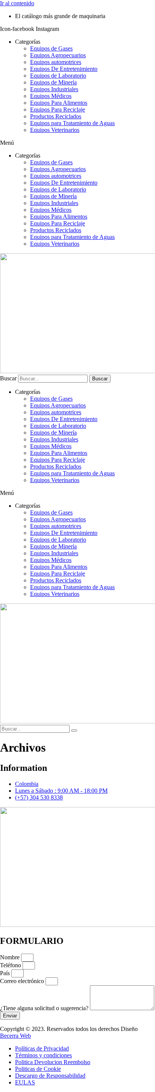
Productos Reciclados (55, 116)
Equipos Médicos (50, 96)
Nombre (10, 957)
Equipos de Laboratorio (58, 75)
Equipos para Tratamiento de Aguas (72, 123)
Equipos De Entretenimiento (63, 69)
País (5, 973)
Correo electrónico (23, 981)
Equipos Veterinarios (54, 130)
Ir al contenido (17, 3)
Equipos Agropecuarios (58, 55)
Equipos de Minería (53, 82)
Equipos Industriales (54, 89)
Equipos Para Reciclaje (57, 109)
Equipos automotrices (55, 62)
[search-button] (74, 730)
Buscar (8, 378)
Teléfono (11, 965)
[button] (77, 142)
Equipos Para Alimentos (58, 103)
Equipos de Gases (51, 48)
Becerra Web (15, 1035)
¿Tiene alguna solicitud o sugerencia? (45, 1008)
